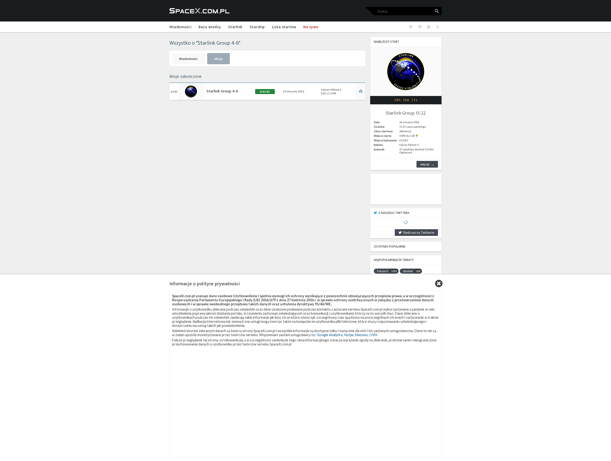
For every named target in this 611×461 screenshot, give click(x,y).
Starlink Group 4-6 (222, 91)
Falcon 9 (387, 271)
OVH (373, 335)
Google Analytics (330, 335)
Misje (218, 59)
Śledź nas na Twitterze (418, 232)
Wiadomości (188, 59)
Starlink (411, 271)
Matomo (361, 335)
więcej (424, 164)
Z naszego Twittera (393, 213)
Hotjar (349, 335)
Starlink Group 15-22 (406, 113)
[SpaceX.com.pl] (199, 10)
